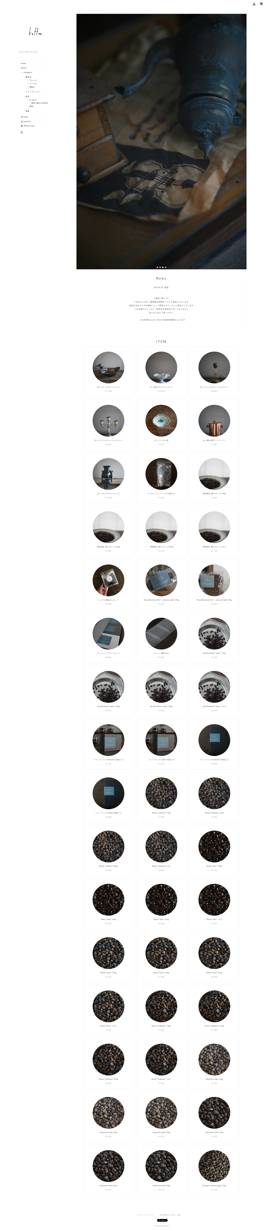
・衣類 (28, 111)
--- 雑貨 (31, 106)
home (23, 63)
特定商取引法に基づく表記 (170, 1215)
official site (28, 126)
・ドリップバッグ (32, 92)
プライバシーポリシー (146, 1215)
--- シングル (33, 84)
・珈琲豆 (28, 77)
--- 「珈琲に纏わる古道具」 (40, 103)
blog (25, 117)
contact (27, 121)
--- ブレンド (33, 80)
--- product (33, 100)
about (24, 68)
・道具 (28, 96)
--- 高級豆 (32, 87)
